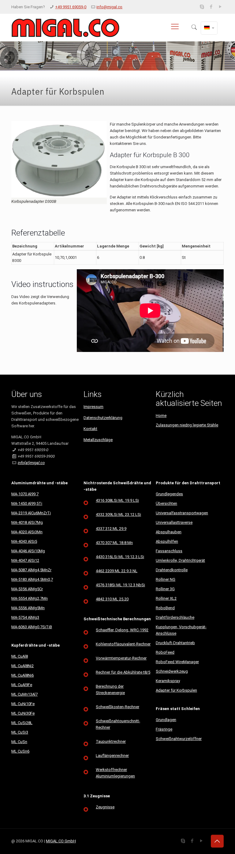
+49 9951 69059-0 (70, 7)
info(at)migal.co (31, 462)
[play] (220, 6)
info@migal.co (109, 7)
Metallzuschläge (98, 439)
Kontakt (90, 428)
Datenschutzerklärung (103, 417)
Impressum (93, 406)
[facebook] (211, 6)
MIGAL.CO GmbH (61, 841)
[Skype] (202, 6)
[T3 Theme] (65, 27)
